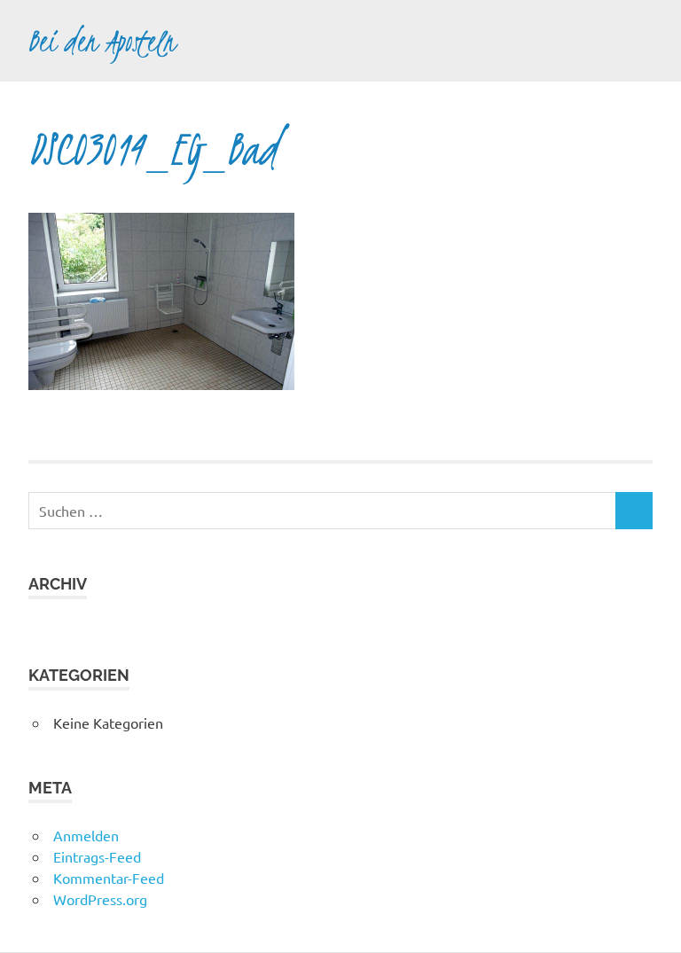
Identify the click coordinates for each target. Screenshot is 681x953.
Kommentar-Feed (108, 878)
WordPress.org (100, 899)
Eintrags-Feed (97, 856)
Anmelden (86, 835)
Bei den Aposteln (102, 41)
